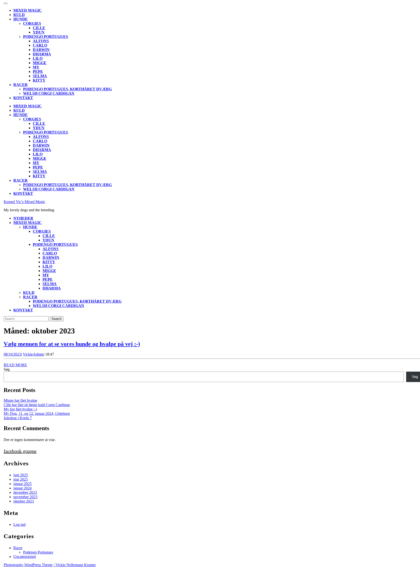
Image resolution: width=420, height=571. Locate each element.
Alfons (41, 41)
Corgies (32, 23)
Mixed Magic (27, 10)
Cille (39, 28)
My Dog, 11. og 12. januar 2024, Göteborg (37, 413)
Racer (20, 85)
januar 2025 (22, 484)
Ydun (38, 32)
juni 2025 (20, 475)
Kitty (39, 80)
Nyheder (23, 218)
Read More (15, 365)
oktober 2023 (23, 501)
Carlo (40, 45)
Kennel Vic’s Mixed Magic (24, 202)
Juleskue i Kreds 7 (18, 418)
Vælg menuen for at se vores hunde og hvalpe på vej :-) (72, 344)
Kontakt (23, 98)
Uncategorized (24, 556)
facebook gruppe (20, 451)
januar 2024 (22, 488)
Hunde (20, 19)
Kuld (19, 15)
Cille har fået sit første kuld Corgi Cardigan (37, 405)
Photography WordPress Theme (28, 565)
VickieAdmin (33, 354)
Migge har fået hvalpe (20, 400)
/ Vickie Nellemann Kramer (74, 565)
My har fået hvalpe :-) (20, 409)
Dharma (42, 54)
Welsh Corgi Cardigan (48, 93)
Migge (39, 63)
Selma (40, 76)
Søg (7, 369)
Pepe (38, 71)
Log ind (19, 524)
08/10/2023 (12, 354)
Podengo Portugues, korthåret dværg (67, 89)
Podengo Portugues (45, 36)
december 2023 (25, 492)
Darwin (41, 50)
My (36, 67)
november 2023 (25, 497)
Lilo (38, 58)
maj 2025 (20, 479)
